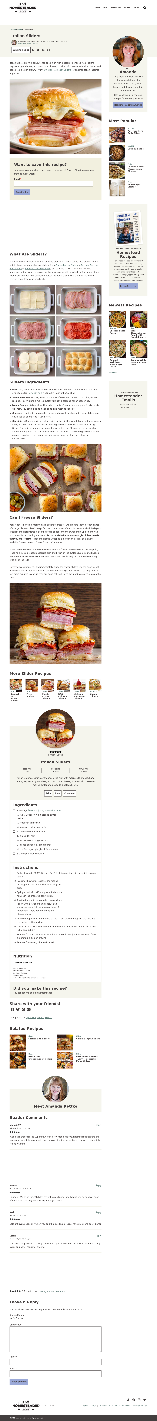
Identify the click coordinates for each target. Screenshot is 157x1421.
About (105, 7)
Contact (137, 7)
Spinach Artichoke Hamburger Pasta (116, 363)
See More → (113, 372)
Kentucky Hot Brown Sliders (15, 697)
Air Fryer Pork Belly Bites (135, 132)
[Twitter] (144, 1400)
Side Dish (131, 146)
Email (17, 179)
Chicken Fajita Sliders (88, 1039)
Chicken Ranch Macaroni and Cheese (136, 169)
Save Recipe (22, 192)
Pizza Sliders (30, 695)
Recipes (127, 7)
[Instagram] (139, 1400)
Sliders (19, 29)
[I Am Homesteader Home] (23, 7)
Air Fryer (131, 128)
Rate (57, 793)
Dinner (29, 43)
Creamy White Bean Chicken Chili (138, 362)
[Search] (144, 7)
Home (98, 7)
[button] (51, 752)
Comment (69, 793)
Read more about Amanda (128, 105)
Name (13, 1356)
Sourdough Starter (134, 185)
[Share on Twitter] (38, 50)
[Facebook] (133, 1400)
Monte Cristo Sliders (46, 696)
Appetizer (21, 43)
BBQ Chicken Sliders (62, 696)
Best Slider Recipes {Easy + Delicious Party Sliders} (87, 1059)
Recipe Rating (17, 1315)
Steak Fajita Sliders (39, 1039)
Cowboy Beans (136, 149)
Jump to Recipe (21, 50)
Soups (133, 357)
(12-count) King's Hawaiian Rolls (44, 810)
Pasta (130, 164)
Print (48, 793)
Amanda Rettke (25, 41)
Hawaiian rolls (35, 393)
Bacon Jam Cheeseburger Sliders (40, 1058)
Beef (132, 328)
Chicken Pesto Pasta (117, 332)
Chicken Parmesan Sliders (79, 696)
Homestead (116, 7)
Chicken (113, 328)
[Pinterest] (128, 1400)
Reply (98, 1125)
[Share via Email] (48, 50)
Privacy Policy (140, 1406)
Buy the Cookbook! (128, 286)
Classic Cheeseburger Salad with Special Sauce (138, 334)
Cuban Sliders (94, 695)
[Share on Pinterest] (43, 50)
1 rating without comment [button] (52, 1291)
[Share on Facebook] (33, 50)
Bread (130, 182)
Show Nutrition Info (23, 962)
